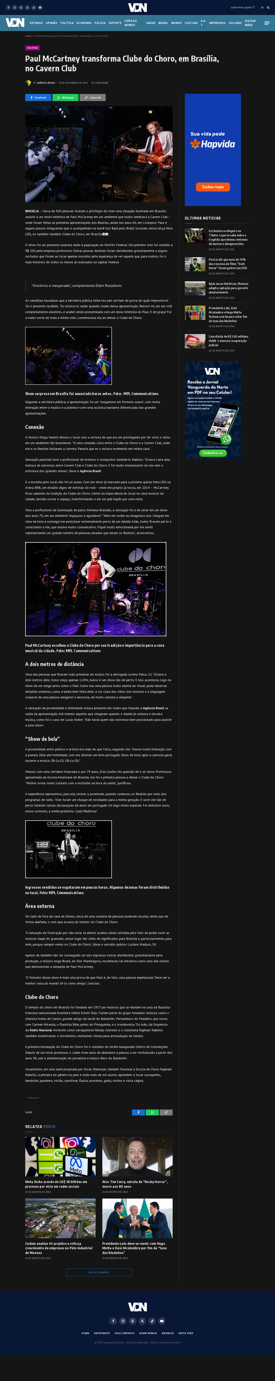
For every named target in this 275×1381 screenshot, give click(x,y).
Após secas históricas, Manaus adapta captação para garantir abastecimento (228, 288)
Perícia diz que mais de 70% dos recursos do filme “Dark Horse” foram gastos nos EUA (228, 264)
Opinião (51, 23)
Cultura (191, 23)
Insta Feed (185, 1333)
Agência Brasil (46, 83)
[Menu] (267, 23)
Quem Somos (148, 1333)
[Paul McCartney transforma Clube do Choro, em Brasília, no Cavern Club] (99, 154)
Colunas (235, 23)
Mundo (176, 23)
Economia (84, 23)
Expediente (102, 1333)
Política (67, 23)
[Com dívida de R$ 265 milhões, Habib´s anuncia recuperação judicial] (195, 341)
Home (28, 36)
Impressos (217, 23)
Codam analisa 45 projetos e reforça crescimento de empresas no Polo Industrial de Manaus (58, 1248)
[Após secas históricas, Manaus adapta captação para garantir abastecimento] (195, 288)
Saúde (151, 23)
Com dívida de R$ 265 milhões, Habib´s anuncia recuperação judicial (229, 341)
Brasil (163, 23)
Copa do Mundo (131, 23)
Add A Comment (99, 1272)
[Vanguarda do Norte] (137, 7)
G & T (203, 23)
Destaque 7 (33, 1097)
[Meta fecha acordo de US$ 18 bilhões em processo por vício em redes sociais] (60, 1157)
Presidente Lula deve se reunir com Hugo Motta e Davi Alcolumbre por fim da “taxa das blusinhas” (134, 1248)
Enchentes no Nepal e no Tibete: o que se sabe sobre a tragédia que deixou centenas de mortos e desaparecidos (228, 237)
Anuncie (168, 1333)
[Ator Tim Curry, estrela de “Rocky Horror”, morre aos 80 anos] (137, 1157)
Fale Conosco (125, 1333)
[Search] (267, 7)
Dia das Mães (250, 23)
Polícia (100, 23)
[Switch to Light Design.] (262, 7)
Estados (36, 23)
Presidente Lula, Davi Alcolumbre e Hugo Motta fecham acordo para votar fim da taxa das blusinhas (228, 314)
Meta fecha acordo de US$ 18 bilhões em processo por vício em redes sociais (56, 1183)
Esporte (115, 23)
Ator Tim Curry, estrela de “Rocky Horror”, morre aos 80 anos (135, 1183)
